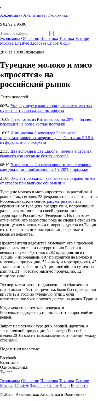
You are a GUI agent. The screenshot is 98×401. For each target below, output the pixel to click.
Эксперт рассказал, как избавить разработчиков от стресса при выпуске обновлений (47, 180)
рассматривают (60, 201)
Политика (49, 38)
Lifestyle (22, 43)
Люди (65, 43)
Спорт (53, 43)
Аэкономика (34, 15)
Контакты (79, 385)
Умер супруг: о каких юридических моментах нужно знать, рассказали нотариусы (46, 108)
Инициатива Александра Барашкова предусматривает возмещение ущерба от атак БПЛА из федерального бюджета (47, 138)
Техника (66, 38)
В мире (82, 38)
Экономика (10, 38)
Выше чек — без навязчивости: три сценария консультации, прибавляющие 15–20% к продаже (45, 167)
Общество (30, 38)
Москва (7, 43)
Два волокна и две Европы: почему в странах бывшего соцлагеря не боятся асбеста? (46, 153)
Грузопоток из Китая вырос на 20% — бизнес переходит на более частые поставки (46, 121)
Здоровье (38, 43)
